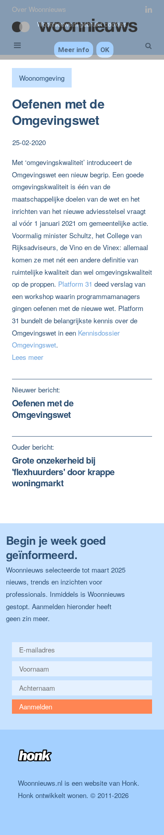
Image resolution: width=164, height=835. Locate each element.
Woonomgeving (41, 78)
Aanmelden (35, 706)
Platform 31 (75, 284)
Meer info (73, 50)
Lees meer (27, 357)
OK (104, 50)
